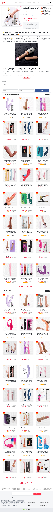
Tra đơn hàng (37, 493)
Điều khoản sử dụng (31, 500)
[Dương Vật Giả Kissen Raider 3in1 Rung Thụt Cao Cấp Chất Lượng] (26, 199)
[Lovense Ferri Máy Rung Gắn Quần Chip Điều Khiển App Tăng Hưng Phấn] (43, 395)
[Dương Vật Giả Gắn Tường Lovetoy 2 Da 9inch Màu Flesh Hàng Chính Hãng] (43, 301)
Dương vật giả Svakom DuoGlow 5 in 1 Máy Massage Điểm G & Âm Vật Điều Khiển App (10, 114)
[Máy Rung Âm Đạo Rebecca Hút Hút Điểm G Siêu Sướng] (43, 371)
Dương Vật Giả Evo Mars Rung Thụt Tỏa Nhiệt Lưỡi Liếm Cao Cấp (26, 232)
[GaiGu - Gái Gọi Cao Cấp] (6, 2)
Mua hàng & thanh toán (44, 502)
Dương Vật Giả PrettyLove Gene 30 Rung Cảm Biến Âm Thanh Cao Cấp (43, 256)
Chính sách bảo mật (31, 502)
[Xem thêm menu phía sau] (48, 3)
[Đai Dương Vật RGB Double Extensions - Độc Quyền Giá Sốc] (10, 419)
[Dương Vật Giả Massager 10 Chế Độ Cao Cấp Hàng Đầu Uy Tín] (10, 270)
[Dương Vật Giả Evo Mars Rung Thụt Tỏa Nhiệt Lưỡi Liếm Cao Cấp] (26, 222)
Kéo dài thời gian (28, 2)
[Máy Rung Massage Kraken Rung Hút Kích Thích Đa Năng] (10, 151)
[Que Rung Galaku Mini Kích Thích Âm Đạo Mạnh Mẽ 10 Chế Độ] (26, 466)
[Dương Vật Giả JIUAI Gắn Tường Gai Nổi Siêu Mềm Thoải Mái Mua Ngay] (43, 419)
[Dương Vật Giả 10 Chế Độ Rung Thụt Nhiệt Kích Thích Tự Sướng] (43, 128)
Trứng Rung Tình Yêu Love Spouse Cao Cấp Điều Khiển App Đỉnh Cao (10, 452)
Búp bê (34, 2)
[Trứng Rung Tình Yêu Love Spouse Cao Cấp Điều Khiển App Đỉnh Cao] (10, 442)
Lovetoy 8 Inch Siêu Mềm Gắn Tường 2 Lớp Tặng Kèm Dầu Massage (42, 358)
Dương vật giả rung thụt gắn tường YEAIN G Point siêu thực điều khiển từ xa (26, 114)
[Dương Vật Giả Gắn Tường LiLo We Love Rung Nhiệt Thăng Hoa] (26, 442)
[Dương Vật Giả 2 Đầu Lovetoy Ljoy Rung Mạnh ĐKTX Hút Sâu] (10, 348)
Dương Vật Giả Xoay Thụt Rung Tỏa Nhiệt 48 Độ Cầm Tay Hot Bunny (10, 138)
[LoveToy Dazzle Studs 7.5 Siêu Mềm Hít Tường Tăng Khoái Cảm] (43, 442)
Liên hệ (29, 505)
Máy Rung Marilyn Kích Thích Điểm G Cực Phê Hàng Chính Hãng (43, 279)
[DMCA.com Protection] (26, 509)
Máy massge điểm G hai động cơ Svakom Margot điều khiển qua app (26, 381)
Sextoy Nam (21, 2)
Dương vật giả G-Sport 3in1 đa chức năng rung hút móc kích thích (26, 185)
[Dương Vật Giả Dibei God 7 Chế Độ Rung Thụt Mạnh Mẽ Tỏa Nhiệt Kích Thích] (43, 222)
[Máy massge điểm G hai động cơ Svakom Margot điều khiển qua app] (26, 371)
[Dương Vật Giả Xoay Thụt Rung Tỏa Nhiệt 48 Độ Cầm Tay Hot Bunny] (10, 128)
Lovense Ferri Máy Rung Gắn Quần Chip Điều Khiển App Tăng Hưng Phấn (42, 405)
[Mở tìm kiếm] (50, 2)
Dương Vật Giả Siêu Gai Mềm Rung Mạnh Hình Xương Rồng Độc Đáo (26, 279)
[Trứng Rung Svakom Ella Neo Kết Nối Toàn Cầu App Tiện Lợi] (43, 466)
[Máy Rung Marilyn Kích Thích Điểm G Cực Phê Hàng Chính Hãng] (43, 270)
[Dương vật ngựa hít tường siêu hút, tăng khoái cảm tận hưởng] (43, 324)
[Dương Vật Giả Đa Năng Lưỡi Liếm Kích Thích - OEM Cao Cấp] (10, 199)
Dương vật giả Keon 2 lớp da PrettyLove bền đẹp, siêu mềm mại (26, 428)
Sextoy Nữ (7, 291)
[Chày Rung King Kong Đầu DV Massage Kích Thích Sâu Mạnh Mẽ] (26, 324)
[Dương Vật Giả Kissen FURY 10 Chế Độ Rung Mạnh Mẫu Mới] (43, 151)
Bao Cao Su (40, 2)
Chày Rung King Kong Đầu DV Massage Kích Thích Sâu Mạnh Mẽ (26, 334)
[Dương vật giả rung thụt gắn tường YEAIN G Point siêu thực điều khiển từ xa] (26, 104)
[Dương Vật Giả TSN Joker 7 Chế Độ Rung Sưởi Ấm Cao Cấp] (10, 246)
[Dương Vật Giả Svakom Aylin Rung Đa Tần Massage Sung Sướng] (26, 128)
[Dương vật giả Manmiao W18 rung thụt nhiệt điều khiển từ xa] (10, 222)
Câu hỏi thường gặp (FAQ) (45, 503)
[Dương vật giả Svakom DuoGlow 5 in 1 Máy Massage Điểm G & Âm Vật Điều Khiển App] (10, 104)
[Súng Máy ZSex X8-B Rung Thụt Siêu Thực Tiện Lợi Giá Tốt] (43, 199)
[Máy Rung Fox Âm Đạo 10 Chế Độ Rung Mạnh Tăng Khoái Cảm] (10, 175)
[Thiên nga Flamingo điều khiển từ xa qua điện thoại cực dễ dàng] (10, 324)
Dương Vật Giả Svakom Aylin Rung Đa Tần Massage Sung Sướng (26, 138)
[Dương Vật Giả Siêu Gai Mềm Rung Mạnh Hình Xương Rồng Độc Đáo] (26, 270)
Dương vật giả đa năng (32, 15)
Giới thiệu (29, 503)
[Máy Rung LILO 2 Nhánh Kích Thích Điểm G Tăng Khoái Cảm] (43, 175)
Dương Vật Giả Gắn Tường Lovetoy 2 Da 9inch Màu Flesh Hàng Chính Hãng (42, 310)
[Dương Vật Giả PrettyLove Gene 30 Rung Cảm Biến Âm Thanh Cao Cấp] (43, 246)
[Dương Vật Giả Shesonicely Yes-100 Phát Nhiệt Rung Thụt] (26, 151)
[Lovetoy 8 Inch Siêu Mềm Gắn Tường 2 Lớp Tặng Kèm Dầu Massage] (43, 348)
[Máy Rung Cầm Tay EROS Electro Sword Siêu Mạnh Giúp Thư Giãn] (26, 246)
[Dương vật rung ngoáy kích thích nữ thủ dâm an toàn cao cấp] (43, 104)
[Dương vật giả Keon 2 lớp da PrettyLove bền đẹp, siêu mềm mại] (26, 419)
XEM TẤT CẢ (47, 94)
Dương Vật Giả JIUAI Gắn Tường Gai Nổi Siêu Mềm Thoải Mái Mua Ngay (42, 428)
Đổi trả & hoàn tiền (43, 505)
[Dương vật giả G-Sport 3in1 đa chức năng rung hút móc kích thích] (26, 175)
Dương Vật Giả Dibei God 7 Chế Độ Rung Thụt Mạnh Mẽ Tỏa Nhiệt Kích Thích (43, 232)
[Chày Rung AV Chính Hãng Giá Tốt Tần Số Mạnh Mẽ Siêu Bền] (10, 395)
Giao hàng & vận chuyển (44, 500)
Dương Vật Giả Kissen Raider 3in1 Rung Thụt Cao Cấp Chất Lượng (26, 208)
